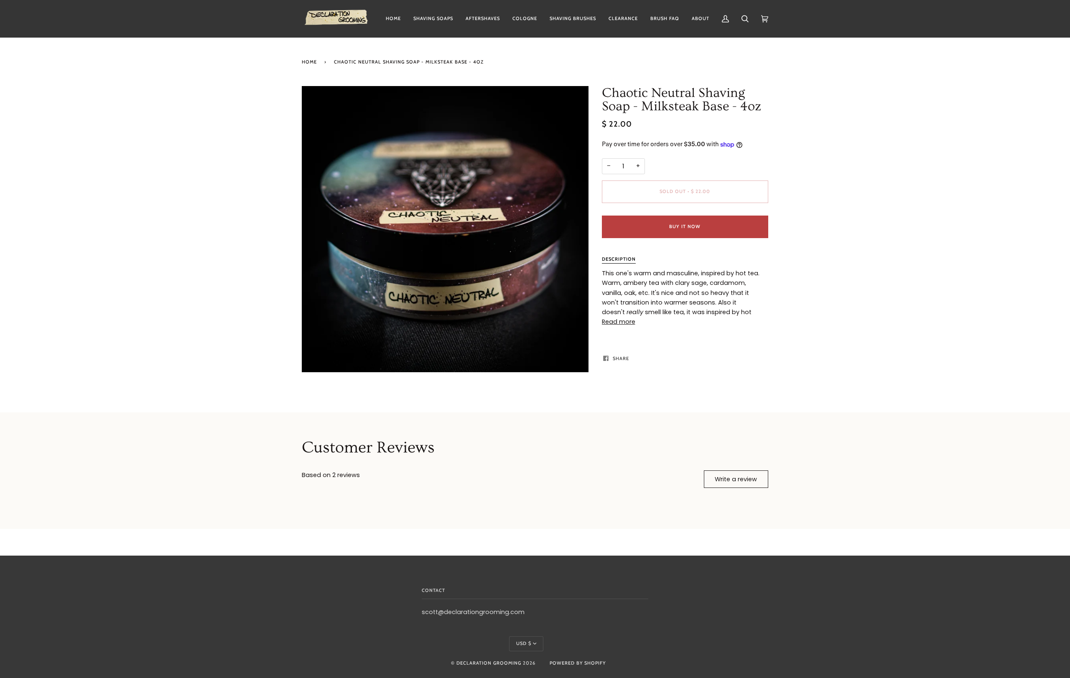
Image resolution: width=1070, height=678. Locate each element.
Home (309, 62)
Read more (618, 321)
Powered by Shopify (578, 663)
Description (619, 259)
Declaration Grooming (488, 663)
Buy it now (685, 226)
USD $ (523, 643)
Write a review (736, 479)
